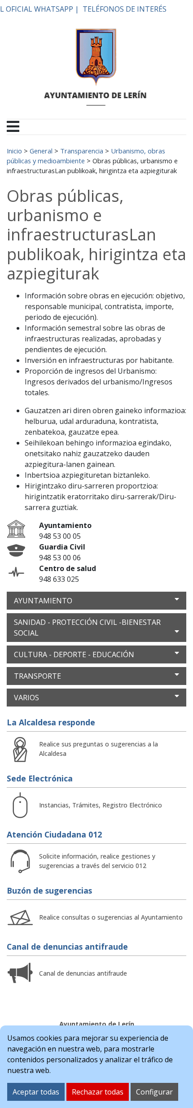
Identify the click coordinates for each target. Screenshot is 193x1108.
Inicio (14, 150)
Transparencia (81, 150)
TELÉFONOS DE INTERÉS (125, 9)
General (41, 150)
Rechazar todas (97, 1092)
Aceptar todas (36, 1092)
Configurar (154, 1092)
